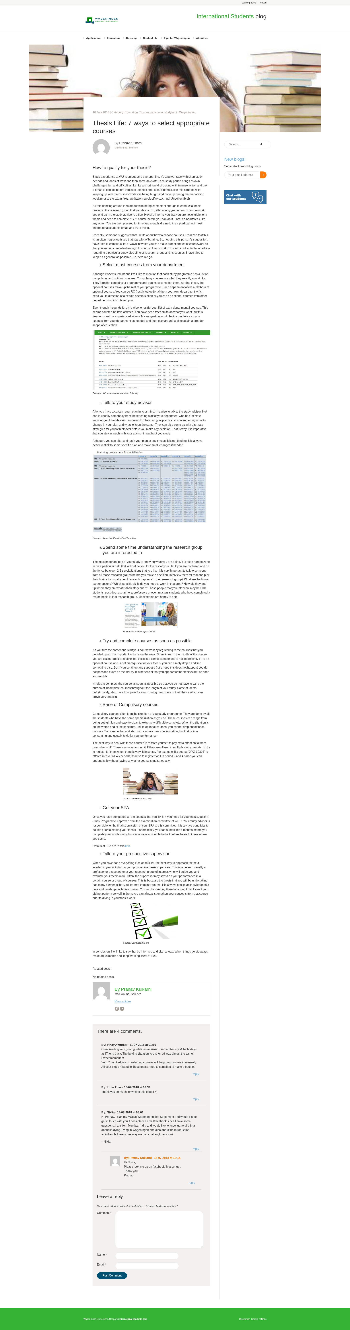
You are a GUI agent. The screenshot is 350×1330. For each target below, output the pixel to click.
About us (202, 38)
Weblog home (249, 2)
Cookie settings (259, 1319)
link (127, 846)
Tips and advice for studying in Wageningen (167, 112)
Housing (131, 38)
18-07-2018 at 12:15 (167, 1157)
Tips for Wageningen (177, 38)
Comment (104, 1212)
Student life (150, 38)
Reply (196, 1074)
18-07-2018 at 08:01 (130, 1112)
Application (93, 38)
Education (113, 38)
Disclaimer (244, 1319)
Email (101, 1264)
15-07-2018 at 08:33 (137, 1087)
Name (102, 1254)
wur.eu (263, 2)
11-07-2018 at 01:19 (143, 1044)
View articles (123, 1001)
